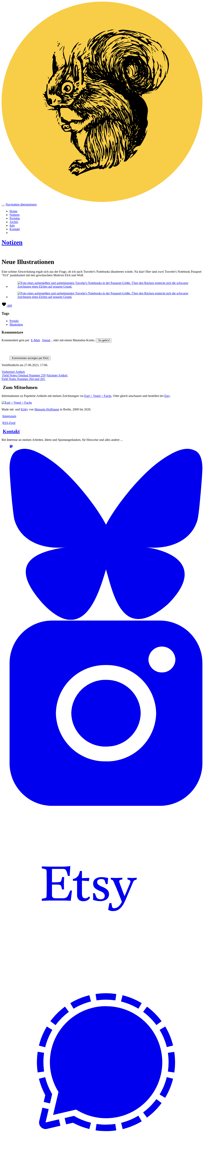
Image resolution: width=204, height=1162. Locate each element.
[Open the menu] (3, 205)
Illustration (16, 324)
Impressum (9, 416)
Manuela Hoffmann (46, 409)
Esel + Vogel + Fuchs (97, 396)
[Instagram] (106, 804)
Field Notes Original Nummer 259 (24, 373)
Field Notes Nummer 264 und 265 (35, 377)
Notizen (15, 214)
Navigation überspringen (21, 204)
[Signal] (106, 1157)
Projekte (15, 218)
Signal (46, 340)
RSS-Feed (8, 423)
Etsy (167, 396)
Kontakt (15, 229)
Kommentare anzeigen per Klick (30, 358)
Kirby (24, 409)
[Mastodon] (11, 447)
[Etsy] (89, 964)
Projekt (14, 321)
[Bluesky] (106, 618)
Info (12, 225)
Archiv (14, 222)
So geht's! (103, 340)
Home (13, 211)
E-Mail (35, 340)
